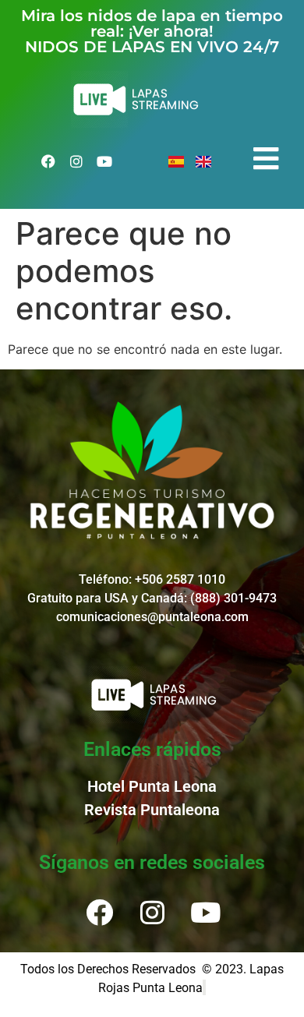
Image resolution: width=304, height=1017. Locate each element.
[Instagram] (76, 161)
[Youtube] (104, 161)
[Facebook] (48, 161)
